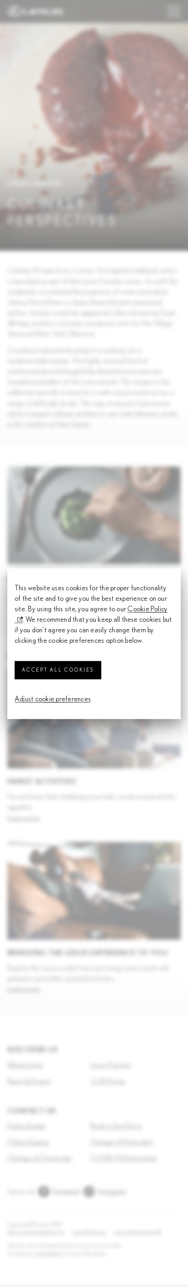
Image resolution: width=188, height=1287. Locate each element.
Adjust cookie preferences (53, 698)
